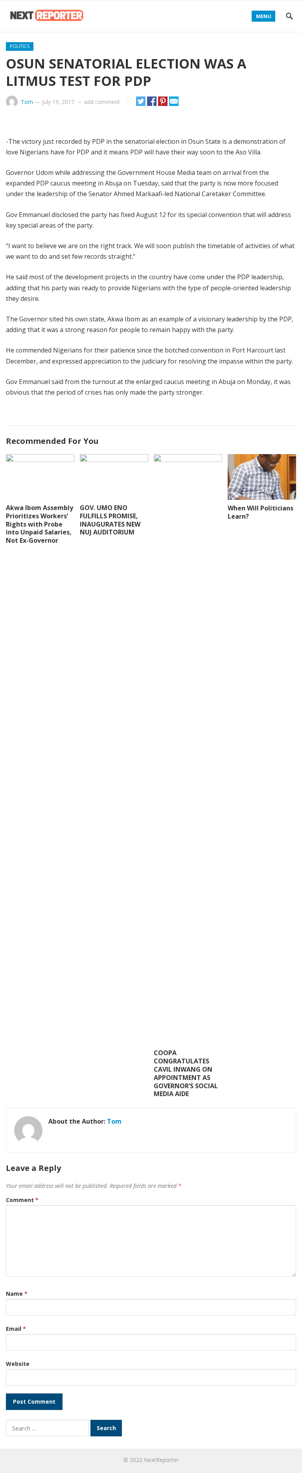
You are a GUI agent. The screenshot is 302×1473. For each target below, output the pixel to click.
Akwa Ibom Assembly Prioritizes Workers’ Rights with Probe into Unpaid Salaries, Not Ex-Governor (39, 524)
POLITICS (19, 46)
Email (16, 1328)
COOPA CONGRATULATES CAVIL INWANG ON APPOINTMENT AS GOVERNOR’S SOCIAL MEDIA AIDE (186, 1073)
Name (17, 1293)
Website (17, 1363)
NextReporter (161, 1460)
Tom (27, 102)
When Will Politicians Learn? (260, 512)
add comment (102, 102)
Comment (22, 1200)
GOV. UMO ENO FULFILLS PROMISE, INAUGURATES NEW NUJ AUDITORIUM (110, 519)
